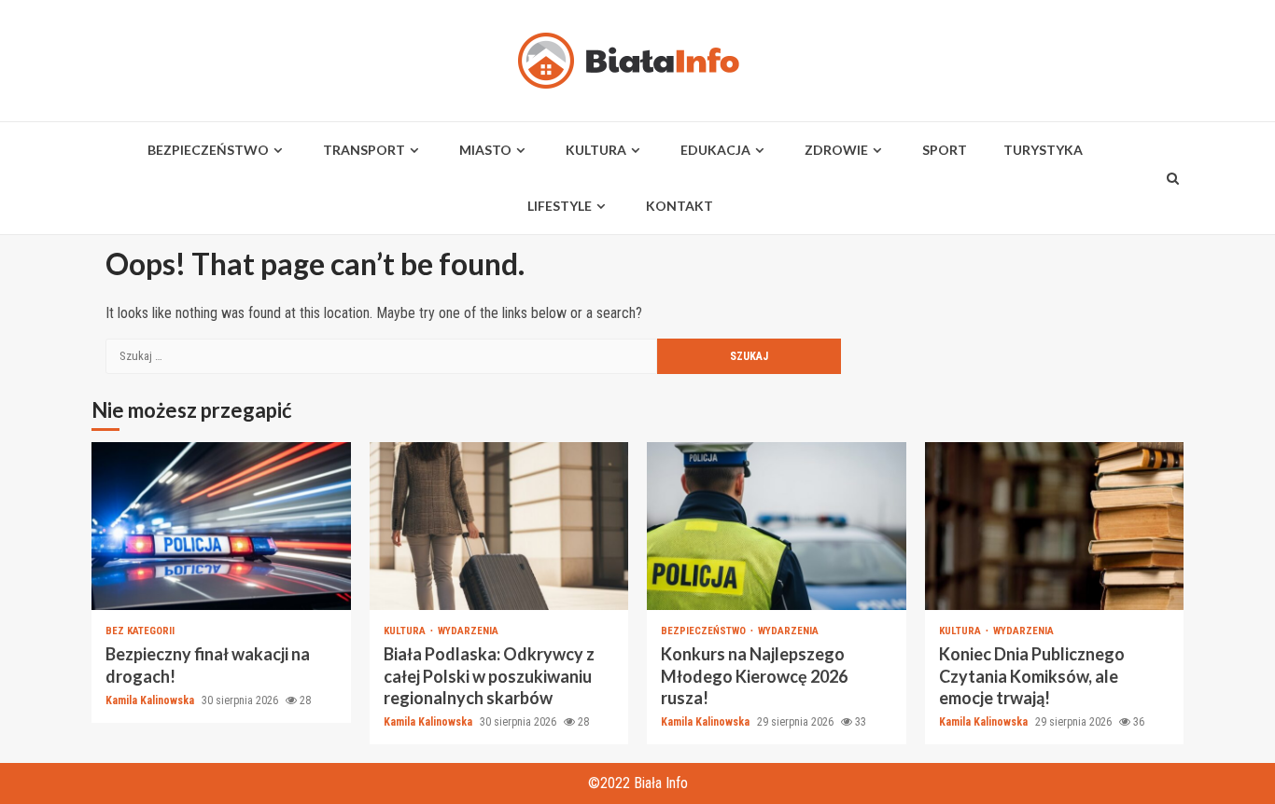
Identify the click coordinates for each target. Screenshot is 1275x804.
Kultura (596, 150)
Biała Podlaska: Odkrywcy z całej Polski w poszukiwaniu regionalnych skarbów (499, 526)
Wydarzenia (468, 631)
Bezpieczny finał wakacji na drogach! (221, 526)
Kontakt (679, 206)
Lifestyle (559, 206)
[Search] (1173, 178)
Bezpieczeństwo (208, 150)
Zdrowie (836, 150)
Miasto (485, 150)
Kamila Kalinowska (151, 700)
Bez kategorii (140, 631)
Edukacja (715, 150)
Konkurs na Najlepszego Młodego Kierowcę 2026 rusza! (776, 526)
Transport (364, 150)
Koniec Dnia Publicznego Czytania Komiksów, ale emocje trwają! (1054, 526)
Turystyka (1043, 150)
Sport (944, 150)
